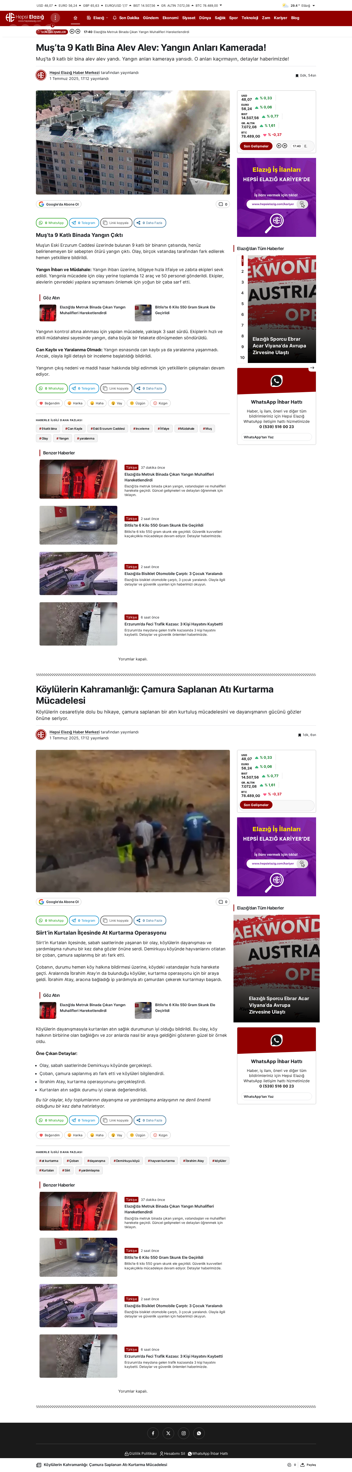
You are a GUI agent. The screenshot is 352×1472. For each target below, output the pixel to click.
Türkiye (131, 467)
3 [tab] (242, 282)
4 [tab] (242, 292)
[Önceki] (72, 32)
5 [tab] (242, 303)
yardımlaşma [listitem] (89, 1170)
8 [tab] (242, 336)
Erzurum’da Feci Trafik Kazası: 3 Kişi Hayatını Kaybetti (174, 624)
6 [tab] (242, 314)
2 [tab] (242, 271)
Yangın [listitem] (63, 438)
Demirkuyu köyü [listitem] (127, 1161)
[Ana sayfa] (75, 17)
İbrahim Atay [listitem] (193, 1161)
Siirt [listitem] (66, 1170)
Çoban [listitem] (73, 1161)
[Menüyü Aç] (55, 17)
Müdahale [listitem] (186, 428)
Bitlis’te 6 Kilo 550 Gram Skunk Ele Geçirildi (164, 525)
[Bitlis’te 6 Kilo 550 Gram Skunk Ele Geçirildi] (181, 313)
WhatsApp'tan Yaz (259, 437)
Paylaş (311, 1464)
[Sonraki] (78, 32)
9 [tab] (242, 346)
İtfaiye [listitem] (163, 428)
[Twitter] (168, 1433)
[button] (25, 29)
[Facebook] (153, 1433)
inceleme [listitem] (141, 428)
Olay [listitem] (43, 438)
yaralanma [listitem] (85, 438)
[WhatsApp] (199, 1433)
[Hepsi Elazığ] (25, 17)
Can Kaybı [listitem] (73, 428)
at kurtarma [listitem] (48, 1161)
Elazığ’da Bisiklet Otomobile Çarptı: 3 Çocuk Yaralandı (173, 573)
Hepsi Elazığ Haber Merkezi (75, 72)
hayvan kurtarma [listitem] (161, 1161)
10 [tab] (242, 357)
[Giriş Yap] (37, 29)
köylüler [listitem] (219, 1161)
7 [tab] (242, 325)
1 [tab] (243, 260)
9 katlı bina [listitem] (48, 428)
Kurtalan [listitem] (46, 1170)
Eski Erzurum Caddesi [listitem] (108, 428)
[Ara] (13, 29)
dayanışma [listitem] (96, 1161)
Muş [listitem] (207, 428)
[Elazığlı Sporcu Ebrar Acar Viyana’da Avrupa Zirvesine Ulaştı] (276, 309)
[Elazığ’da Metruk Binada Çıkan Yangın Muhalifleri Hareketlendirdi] (85, 313)
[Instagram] (183, 1433)
